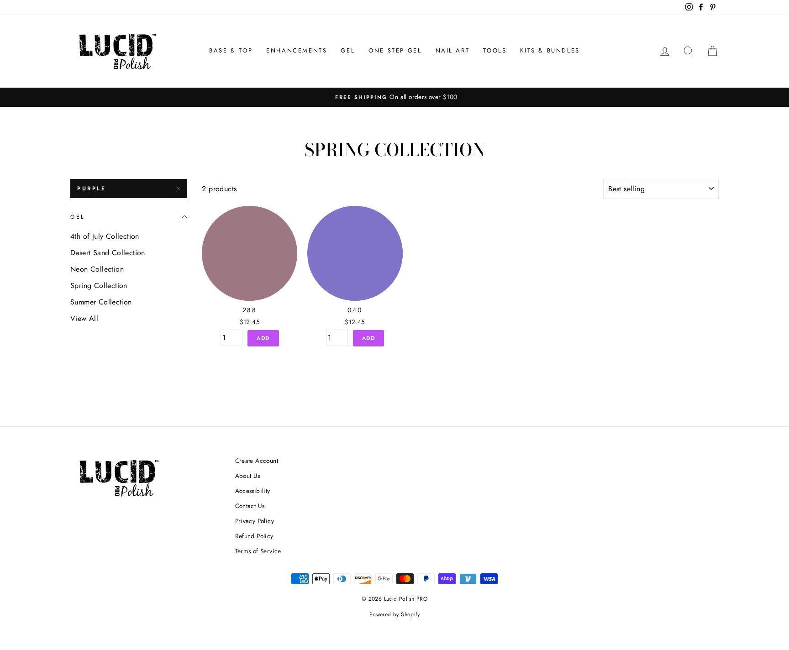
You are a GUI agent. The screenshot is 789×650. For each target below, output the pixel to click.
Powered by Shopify (394, 614)
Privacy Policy (254, 520)
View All (84, 318)
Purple (91, 188)
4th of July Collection (104, 236)
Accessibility (252, 490)
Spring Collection (98, 285)
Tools (494, 50)
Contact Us (250, 505)
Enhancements (296, 50)
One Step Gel (394, 50)
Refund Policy (254, 535)
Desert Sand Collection (107, 252)
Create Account (257, 460)
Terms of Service (258, 551)
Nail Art (453, 50)
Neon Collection (97, 269)
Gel (348, 50)
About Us (247, 475)
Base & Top (230, 50)
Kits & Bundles (549, 50)
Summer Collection (101, 302)
